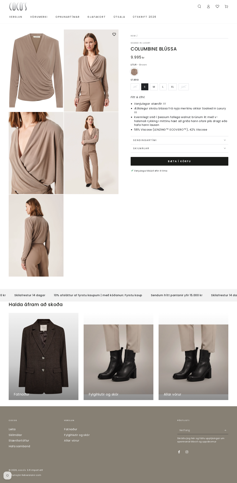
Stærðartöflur (19, 441)
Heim (133, 36)
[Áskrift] (226, 430)
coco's (22, 470)
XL (172, 86)
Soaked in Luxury (140, 43)
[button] (199, 6)
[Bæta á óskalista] (114, 34)
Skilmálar (15, 435)
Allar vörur (71, 441)
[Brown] (134, 71)
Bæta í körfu (179, 161)
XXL (183, 86)
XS (135, 86)
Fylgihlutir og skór (77, 435)
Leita (12, 429)
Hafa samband (19, 446)
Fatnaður (70, 429)
